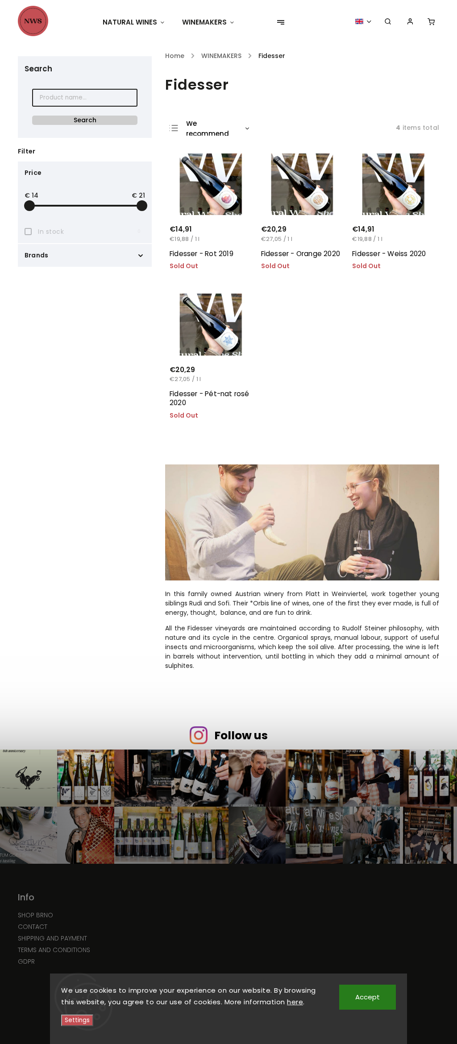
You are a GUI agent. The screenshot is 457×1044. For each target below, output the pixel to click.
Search (85, 120)
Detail (234, 240)
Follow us (241, 735)
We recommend (207, 128)
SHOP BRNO (35, 915)
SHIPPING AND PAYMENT (52, 938)
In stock (89, 231)
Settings (77, 1020)
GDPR (26, 961)
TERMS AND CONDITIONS (54, 949)
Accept (367, 997)
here (295, 1002)
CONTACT (32, 926)
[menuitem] (138, 22)
